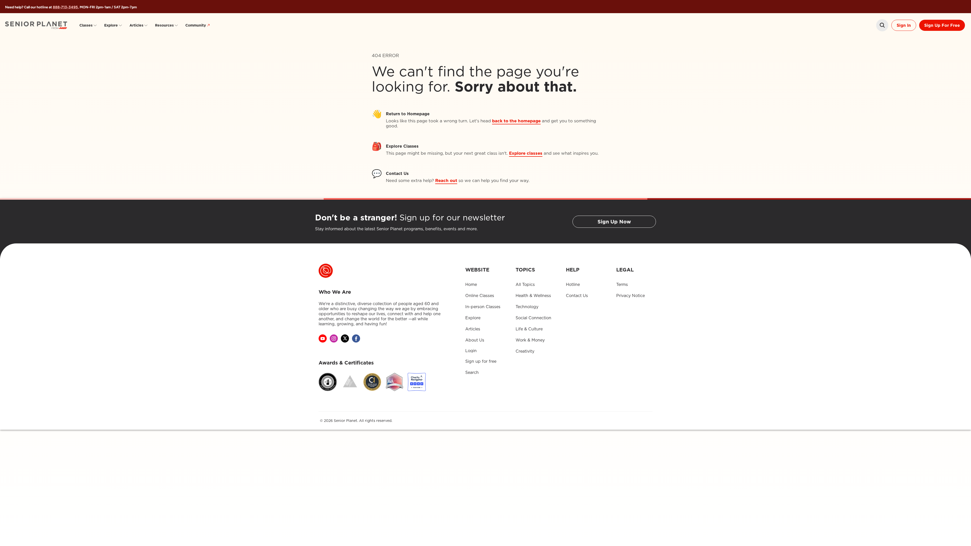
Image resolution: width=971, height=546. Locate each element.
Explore (111, 25)
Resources (164, 25)
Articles (136, 25)
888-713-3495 (65, 7)
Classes (86, 25)
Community (195, 25)
